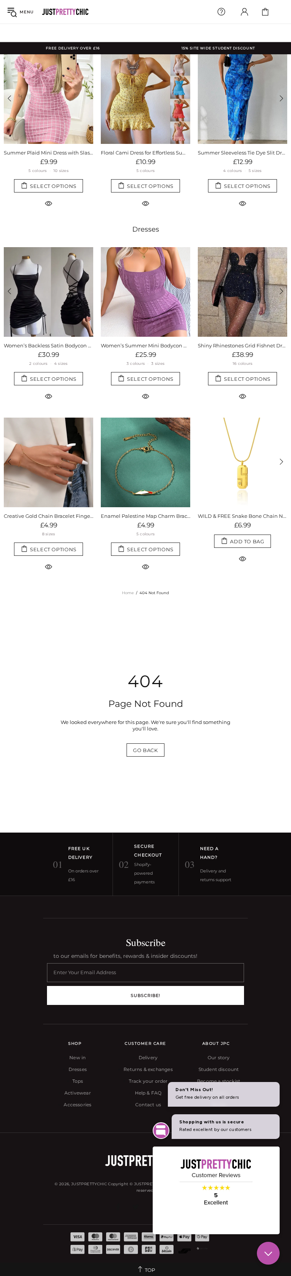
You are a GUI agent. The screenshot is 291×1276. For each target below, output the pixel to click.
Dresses (145, 229)
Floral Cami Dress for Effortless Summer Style (145, 153)
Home (128, 592)
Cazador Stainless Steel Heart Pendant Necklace (242, 516)
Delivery (148, 1057)
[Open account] (244, 12)
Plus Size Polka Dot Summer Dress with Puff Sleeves (242, 345)
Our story (219, 1057)
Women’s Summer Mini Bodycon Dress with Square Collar (48, 345)
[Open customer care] (221, 12)
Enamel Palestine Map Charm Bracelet (48, 516)
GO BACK (145, 750)
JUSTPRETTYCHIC (65, 12)
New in (77, 1057)
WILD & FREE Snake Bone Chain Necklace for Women (145, 516)
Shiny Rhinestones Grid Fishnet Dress (145, 345)
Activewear (77, 1093)
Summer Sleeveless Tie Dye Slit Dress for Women (242, 153)
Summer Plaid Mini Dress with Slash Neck (48, 153)
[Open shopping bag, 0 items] (265, 12)
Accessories (77, 1104)
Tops (77, 1081)
